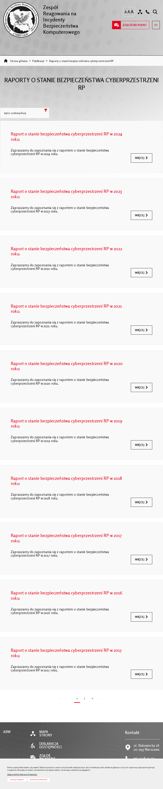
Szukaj (46, 111)
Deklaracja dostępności (50, 745)
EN (154, 24)
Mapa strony (45, 733)
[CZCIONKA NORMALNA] (125, 12)
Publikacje (38, 61)
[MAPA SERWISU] (140, 12)
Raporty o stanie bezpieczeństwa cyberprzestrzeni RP (81, 61)
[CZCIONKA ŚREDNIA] (128, 11)
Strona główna (19, 61)
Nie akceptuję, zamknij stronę (38, 779)
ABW (6, 732)
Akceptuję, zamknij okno (17, 779)
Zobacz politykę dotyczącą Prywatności (22, 774)
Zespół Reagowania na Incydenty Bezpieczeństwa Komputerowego (41, 18)
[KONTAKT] (147, 12)
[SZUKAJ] (155, 12)
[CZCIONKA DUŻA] (132, 11)
